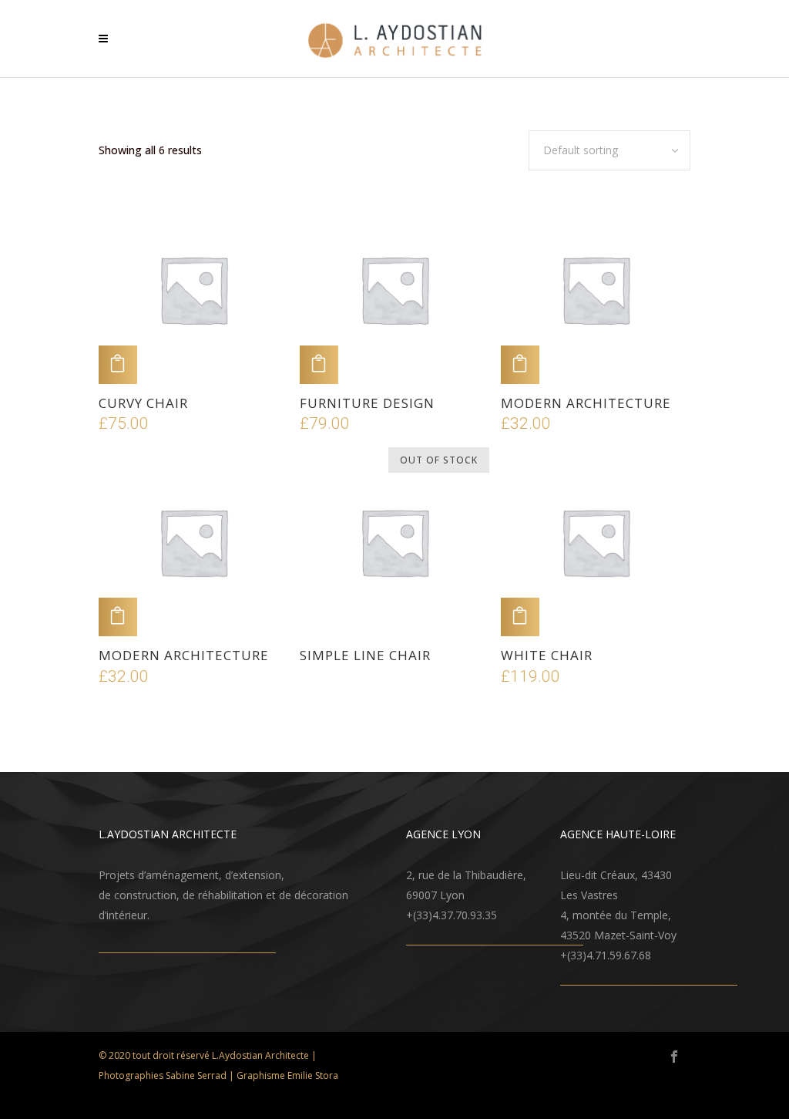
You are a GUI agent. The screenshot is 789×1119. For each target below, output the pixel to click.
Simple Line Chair (365, 655)
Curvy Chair (143, 403)
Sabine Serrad (196, 1075)
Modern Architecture (586, 403)
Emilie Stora (312, 1075)
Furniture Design (367, 403)
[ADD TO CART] (118, 364)
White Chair (547, 655)
